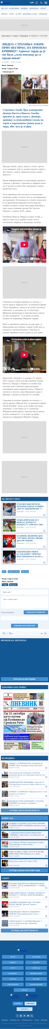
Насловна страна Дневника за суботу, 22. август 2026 (24, 721)
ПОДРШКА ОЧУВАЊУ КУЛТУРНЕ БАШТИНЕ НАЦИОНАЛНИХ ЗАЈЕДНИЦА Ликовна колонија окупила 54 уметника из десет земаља (24, 825)
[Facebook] (17, 1015)
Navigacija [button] (46, 2)
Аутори (37, 1020)
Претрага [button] (41, 2)
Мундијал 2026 (30, 14)
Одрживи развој (36, 973)
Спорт (43, 8)
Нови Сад (36, 968)
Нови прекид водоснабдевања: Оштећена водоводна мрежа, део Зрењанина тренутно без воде (24, 775)
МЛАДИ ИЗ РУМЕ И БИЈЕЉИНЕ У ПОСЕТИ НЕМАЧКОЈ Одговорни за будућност (24, 803)
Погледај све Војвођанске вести (24, 810)
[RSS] (31, 1015)
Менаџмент (5, 1020)
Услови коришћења (7, 612)
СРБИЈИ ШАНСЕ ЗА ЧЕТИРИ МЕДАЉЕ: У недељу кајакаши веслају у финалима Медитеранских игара (24, 923)
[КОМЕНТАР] (10, 633)
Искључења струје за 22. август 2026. (24, 863)
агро (11, 14)
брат (4, 572)
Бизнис (24, 8)
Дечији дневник (36, 984)
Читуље (24, 990)
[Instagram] (20, 1015)
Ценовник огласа (15, 1020)
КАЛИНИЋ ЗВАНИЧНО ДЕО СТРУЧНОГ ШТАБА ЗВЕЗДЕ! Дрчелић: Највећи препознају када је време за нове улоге (24, 541)
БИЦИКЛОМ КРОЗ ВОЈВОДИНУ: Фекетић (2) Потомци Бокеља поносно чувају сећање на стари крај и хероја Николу (24, 784)
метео (4, 14)
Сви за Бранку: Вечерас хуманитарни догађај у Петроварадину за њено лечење (24, 844)
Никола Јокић (13, 572)
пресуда (25, 572)
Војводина (13, 973)
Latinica (17, 1003)
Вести (4, 8)
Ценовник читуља (27, 1020)
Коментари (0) (9, 72)
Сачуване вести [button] (36, 2)
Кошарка (24, 36)
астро (18, 14)
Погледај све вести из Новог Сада (24, 870)
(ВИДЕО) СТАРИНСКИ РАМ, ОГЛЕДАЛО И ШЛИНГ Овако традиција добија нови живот (24, 765)
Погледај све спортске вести (24, 930)
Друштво (34, 8)
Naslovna (24, 1009)
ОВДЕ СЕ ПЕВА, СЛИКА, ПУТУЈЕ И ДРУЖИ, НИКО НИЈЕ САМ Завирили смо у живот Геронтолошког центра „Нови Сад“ (24, 854)
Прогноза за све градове (24, 679)
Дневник (10, 65)
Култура (13, 979)
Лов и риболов (12, 984)
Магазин (36, 979)
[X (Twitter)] (24, 1015)
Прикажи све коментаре (24, 626)
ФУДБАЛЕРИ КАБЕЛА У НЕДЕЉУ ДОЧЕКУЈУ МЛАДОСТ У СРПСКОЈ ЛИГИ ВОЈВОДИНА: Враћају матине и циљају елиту (24, 525)
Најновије (14, 8)
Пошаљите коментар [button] (35, 612)
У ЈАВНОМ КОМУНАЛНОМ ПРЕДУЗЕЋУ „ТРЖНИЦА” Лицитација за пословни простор (24, 835)
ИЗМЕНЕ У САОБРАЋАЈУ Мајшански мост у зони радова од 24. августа (24, 794)
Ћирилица (30, 1003)
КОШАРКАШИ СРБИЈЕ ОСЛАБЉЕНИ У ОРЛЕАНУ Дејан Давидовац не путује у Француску (24, 557)
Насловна (6, 36)
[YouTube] (28, 1015)
